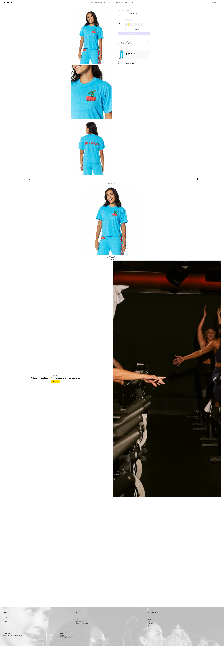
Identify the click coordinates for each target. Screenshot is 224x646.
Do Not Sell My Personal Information (83, 625)
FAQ (76, 614)
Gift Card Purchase (152, 621)
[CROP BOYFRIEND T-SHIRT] (112, 220)
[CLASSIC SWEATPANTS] (121, 54)
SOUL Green (5, 614)
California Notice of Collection (82, 623)
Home (119, 10)
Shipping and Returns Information (33, 179)
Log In (149, 614)
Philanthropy (5, 621)
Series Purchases (152, 619)
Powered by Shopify (14, 641)
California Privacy (79, 621)
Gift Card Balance (152, 623)
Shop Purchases (151, 617)
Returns (149, 625)
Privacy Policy (78, 619)
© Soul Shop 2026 (6, 641)
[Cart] (220, 2)
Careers (4, 619)
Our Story (5, 617)
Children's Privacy (79, 628)
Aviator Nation (120, 11)
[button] (92, 2)
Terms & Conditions (80, 617)
